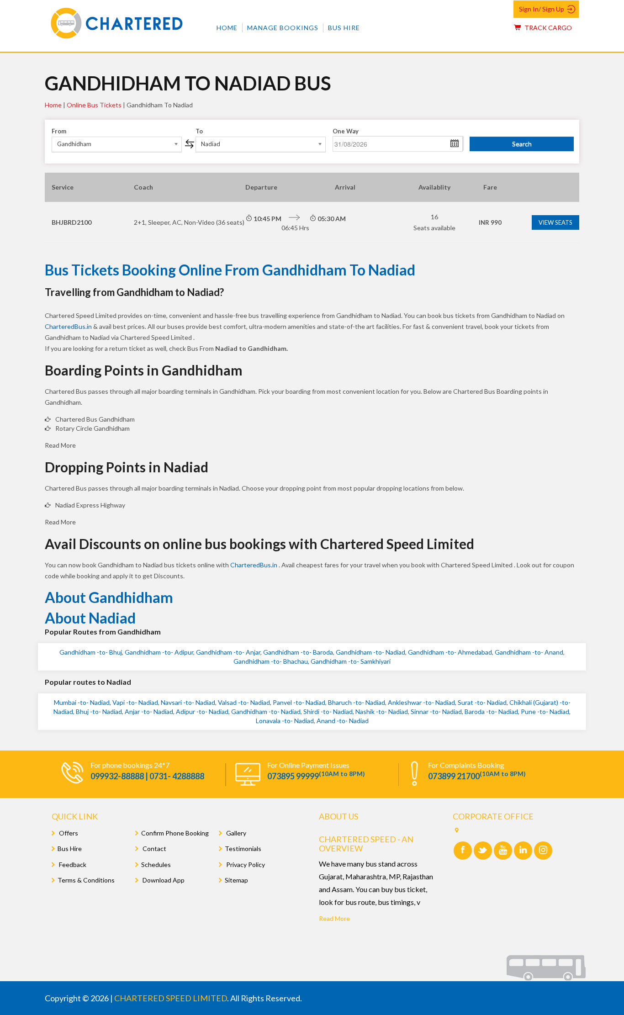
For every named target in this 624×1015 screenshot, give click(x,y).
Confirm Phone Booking (175, 833)
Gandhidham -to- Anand (529, 652)
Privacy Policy (245, 864)
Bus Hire (344, 28)
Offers (68, 833)
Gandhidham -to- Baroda (298, 652)
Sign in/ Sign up (541, 9)
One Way (346, 131)
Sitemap (236, 880)
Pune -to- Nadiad (545, 711)
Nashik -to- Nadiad (381, 711)
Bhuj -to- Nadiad (99, 711)
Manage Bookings (282, 28)
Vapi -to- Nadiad (135, 702)
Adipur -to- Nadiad (202, 711)
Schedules (156, 864)
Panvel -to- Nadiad (299, 702)
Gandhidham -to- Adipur (159, 652)
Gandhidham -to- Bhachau (270, 661)
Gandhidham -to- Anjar (228, 652)
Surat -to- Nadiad (482, 702)
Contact (153, 848)
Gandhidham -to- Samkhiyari (351, 661)
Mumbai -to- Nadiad (82, 702)
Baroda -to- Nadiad (491, 711)
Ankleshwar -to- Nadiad (421, 702)
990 (490, 222)
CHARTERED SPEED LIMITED (170, 998)
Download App (163, 880)
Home (227, 28)
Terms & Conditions (86, 880)
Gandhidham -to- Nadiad (370, 652)
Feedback (72, 864)
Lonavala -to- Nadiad (285, 720)
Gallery (235, 833)
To (199, 131)
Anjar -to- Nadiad (149, 711)
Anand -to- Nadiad (343, 720)
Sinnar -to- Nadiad (436, 711)
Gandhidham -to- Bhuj (90, 652)
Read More (334, 918)
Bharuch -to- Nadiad (356, 702)
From (59, 131)
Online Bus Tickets (94, 105)
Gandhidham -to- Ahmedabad (450, 652)
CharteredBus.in (69, 326)
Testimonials (243, 848)
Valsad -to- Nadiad (244, 702)
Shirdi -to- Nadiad (328, 711)
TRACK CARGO (547, 28)
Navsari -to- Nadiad (188, 702)
